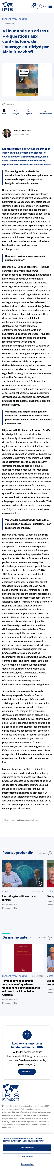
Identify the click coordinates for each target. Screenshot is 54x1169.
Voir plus (43, 853)
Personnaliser (27, 1164)
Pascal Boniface (22, 130)
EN (44, 6)
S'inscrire (26, 1072)
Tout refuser (27, 1157)
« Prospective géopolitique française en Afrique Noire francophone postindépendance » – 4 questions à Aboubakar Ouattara (22, 988)
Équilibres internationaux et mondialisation (21, 820)
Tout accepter (27, 1148)
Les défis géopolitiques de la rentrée (19, 898)
